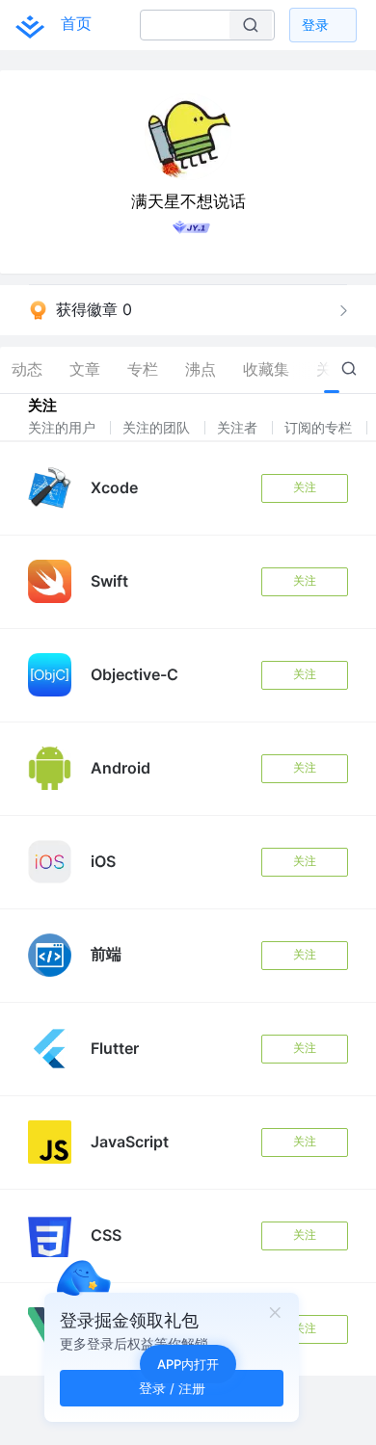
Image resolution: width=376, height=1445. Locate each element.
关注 (304, 487)
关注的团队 (158, 427)
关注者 (239, 427)
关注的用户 (63, 427)
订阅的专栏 (320, 427)
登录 (315, 24)
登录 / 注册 (172, 1387)
